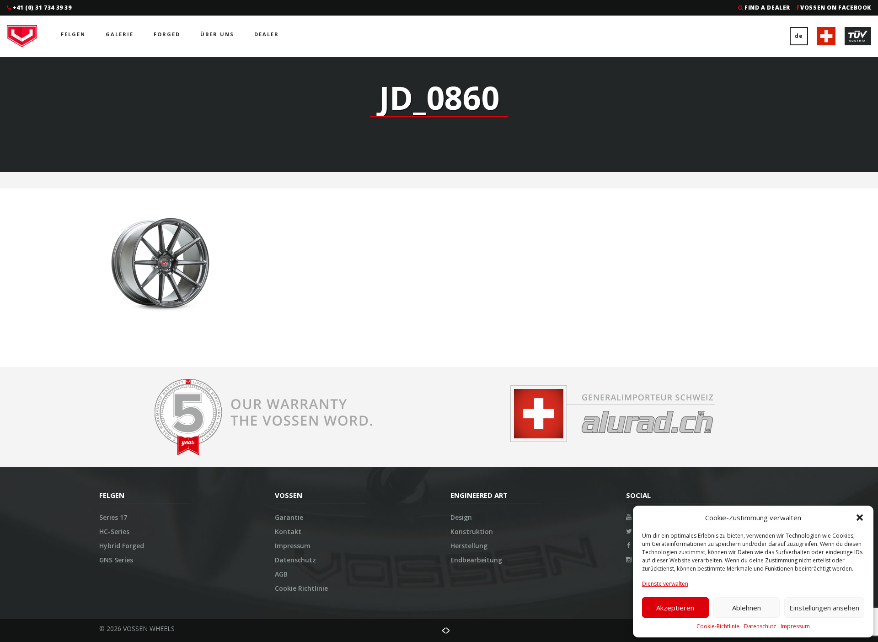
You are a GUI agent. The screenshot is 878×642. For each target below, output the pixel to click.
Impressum (795, 626)
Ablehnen (746, 607)
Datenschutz (760, 626)
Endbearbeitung (476, 560)
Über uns (217, 34)
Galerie (120, 34)
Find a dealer (767, 7)
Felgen (73, 34)
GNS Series (116, 560)
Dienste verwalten (665, 584)
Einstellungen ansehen (824, 607)
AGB (281, 574)
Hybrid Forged (121, 545)
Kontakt (288, 531)
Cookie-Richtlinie (717, 626)
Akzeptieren (675, 607)
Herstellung (468, 545)
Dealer (266, 34)
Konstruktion (471, 531)
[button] (859, 517)
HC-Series (114, 531)
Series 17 (113, 517)
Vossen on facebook (835, 7)
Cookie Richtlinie (301, 588)
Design (461, 517)
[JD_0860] (160, 262)
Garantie (289, 517)
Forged (167, 34)
